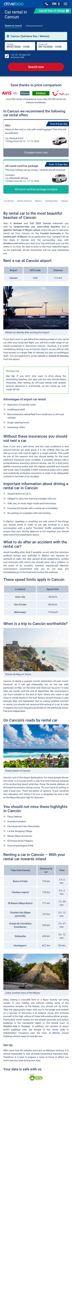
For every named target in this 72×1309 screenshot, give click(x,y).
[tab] (13, 25)
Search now (36, 67)
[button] (46, 3)
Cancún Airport (40, 349)
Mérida (56, 1033)
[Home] (14, 4)
